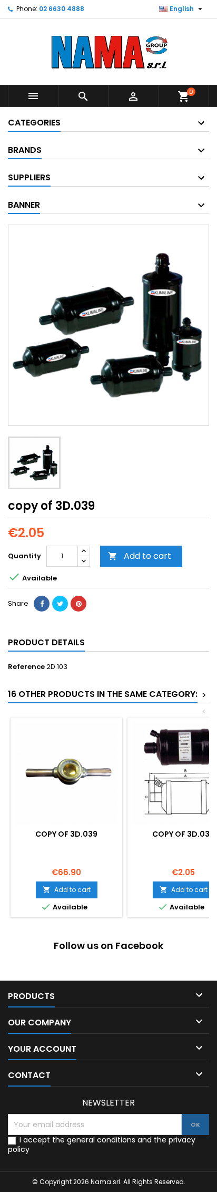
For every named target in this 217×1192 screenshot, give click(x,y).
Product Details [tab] (46, 642)
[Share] (42, 604)
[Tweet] (60, 604)
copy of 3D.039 (66, 834)
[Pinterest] (78, 604)
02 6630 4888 (61, 8)
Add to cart (139, 556)
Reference (26, 667)
